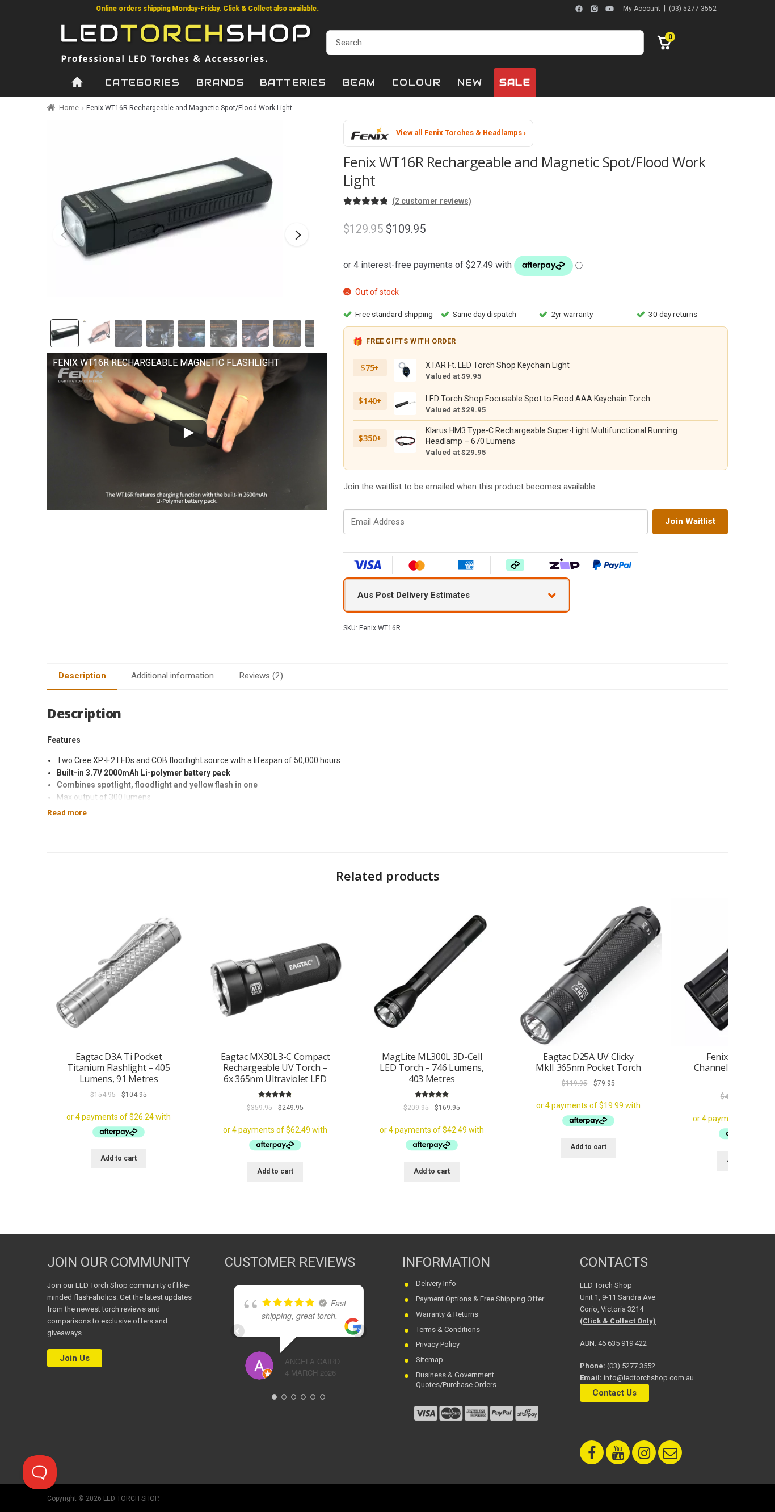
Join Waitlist (690, 521)
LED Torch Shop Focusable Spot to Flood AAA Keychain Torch (538, 398)
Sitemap (429, 1359)
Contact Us (614, 1392)
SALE (514, 83)
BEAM (359, 83)
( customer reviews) (431, 201)
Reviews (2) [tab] (261, 676)
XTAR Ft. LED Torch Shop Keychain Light (498, 365)
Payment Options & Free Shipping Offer (480, 1298)
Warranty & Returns (447, 1313)
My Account (641, 8)
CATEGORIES (142, 83)
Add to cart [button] (118, 1158)
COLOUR (416, 83)
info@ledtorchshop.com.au (649, 1377)
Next (296, 234)
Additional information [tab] (172, 676)
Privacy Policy (438, 1344)
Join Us (75, 1358)
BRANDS (220, 83)
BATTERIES (293, 83)
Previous (64, 234)
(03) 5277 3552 (693, 8)
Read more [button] (67, 813)
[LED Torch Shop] (187, 42)
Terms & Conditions (448, 1329)
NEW (470, 83)
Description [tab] (82, 676)
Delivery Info (436, 1283)
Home (69, 108)
